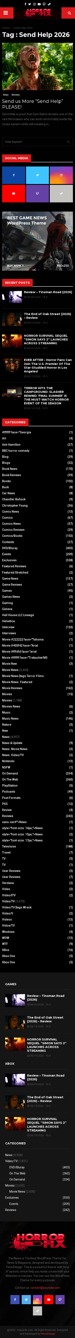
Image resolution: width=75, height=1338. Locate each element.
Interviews (9, 633)
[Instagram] (34, 4)
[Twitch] (44, 4)
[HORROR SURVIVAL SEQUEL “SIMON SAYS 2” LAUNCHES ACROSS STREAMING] (12, 341)
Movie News (10, 670)
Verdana (8, 883)
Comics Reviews (13, 529)
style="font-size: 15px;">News (22, 834)
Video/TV (8, 901)
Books (6, 481)
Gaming (7, 603)
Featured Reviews (14, 566)
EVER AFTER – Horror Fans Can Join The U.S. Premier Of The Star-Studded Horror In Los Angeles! (48, 365)
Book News (9, 468)
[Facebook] (25, 4)
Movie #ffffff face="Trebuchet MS (25, 657)
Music (6, 712)
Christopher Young (15, 505)
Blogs (6, 462)
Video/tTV (9, 895)
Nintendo (8, 761)
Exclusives (9, 560)
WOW (5, 938)
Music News (10, 718)
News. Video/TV (13, 755)
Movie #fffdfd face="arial (19, 651)
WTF (5, 944)
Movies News (11, 706)
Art (4, 438)
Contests (8, 542)
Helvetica (8, 621)
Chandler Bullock (13, 499)
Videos (7, 919)
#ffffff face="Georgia (16, 432)
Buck (5, 487)
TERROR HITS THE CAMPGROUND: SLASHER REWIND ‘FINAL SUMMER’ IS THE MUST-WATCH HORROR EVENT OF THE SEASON (46, 395)
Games (7, 590)
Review (7, 810)
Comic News (10, 511)
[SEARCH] (68, 142)
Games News (11, 596)
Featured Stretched (15, 572)
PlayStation (10, 785)
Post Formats (11, 798)
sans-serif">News (14, 822)
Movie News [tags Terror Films (23, 676)
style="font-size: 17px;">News (22, 840)
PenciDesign (48, 1333)
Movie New (9, 663)
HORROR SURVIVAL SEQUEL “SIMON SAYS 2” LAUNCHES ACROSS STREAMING (46, 339)
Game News (10, 578)
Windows (8, 931)
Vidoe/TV (8, 925)
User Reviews (11, 871)
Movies (7, 694)
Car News (8, 493)
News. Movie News (15, 749)
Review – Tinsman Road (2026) (48, 292)
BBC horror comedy (15, 450)
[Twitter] (29, 4)
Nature (6, 724)
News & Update (12, 743)
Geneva (7, 609)
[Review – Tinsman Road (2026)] (12, 297)
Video (6, 889)
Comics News (11, 523)
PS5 (5, 804)
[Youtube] (39, 4)
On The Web (10, 779)
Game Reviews (12, 584)
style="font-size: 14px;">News (22, 828)
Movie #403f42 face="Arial (20, 645)
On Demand (10, 773)
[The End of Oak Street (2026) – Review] (12, 319)
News (6, 95)
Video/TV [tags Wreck (16, 907)
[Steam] (49, 4)
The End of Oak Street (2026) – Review (45, 1019)
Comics (7, 517)
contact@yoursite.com (45, 1287)
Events (6, 554)
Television (9, 846)
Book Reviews (11, 475)
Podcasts (8, 791)
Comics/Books (12, 535)
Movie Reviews (12, 688)
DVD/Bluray (10, 548)
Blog (5, 456)
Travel (6, 852)
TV (4, 858)
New (5, 730)
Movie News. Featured (17, 682)
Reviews (16, 95)
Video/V (7, 913)
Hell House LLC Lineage (18, 615)
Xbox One (8, 956)
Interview (8, 627)
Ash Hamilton (11, 444)
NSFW (6, 767)
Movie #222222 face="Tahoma (23, 639)
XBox (5, 950)
